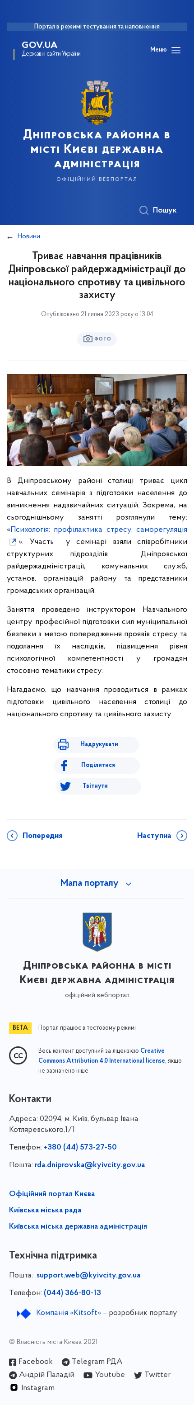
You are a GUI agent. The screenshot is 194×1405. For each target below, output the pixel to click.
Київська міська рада (45, 1210)
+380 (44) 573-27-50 (80, 1148)
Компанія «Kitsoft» (68, 1313)
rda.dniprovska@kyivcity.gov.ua (90, 1165)
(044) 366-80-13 (72, 1293)
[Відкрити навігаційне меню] (175, 50)
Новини (29, 236)
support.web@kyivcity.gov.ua (88, 1276)
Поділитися (98, 765)
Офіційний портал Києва (52, 1194)
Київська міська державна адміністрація (78, 1227)
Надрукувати (99, 744)
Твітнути (95, 786)
